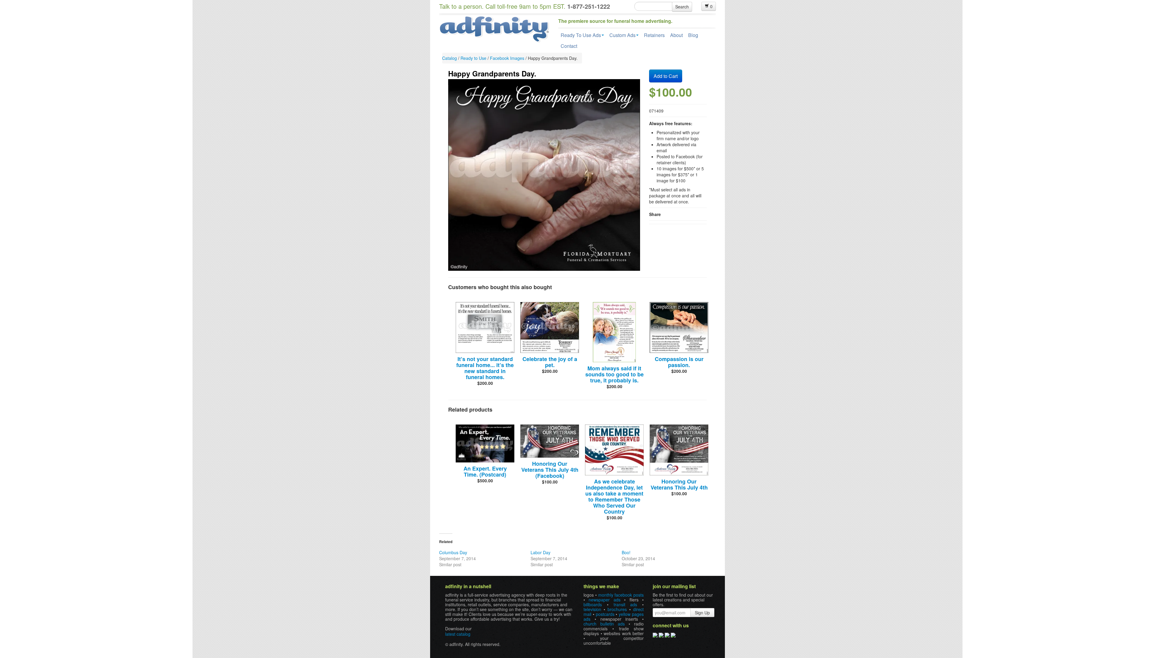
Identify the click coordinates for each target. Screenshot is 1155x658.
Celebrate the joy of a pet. (549, 362)
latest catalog (457, 634)
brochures (617, 609)
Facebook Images (507, 58)
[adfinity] (494, 29)
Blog (693, 35)
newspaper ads (604, 600)
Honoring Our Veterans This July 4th (679, 484)
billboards (593, 604)
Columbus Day (453, 552)
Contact (569, 45)
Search (682, 7)
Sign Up (702, 613)
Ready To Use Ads (581, 35)
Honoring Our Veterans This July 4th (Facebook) (549, 470)
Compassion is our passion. (679, 362)
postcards (605, 614)
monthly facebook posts (621, 595)
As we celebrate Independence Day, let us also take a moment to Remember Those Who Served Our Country (614, 496)
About (676, 35)
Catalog (449, 58)
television (592, 609)
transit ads (625, 604)
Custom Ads (622, 35)
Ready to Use (473, 58)
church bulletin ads (604, 624)
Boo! (626, 552)
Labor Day (540, 552)
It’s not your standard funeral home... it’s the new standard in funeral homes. (485, 368)
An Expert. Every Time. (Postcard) (485, 471)
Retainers (654, 35)
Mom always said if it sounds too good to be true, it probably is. (614, 374)
